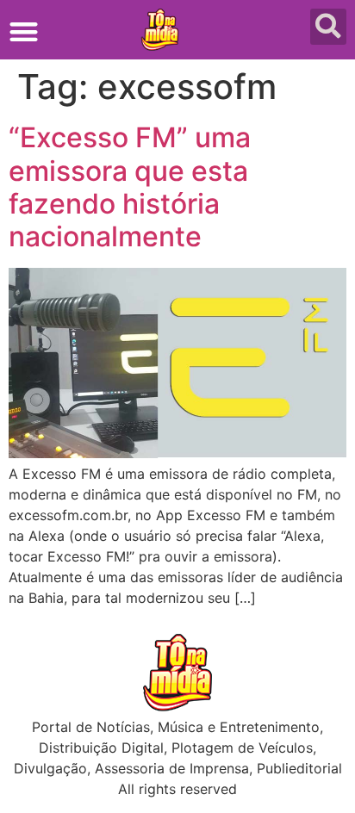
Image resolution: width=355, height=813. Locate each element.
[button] (24, 31)
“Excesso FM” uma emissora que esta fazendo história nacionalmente (130, 187)
